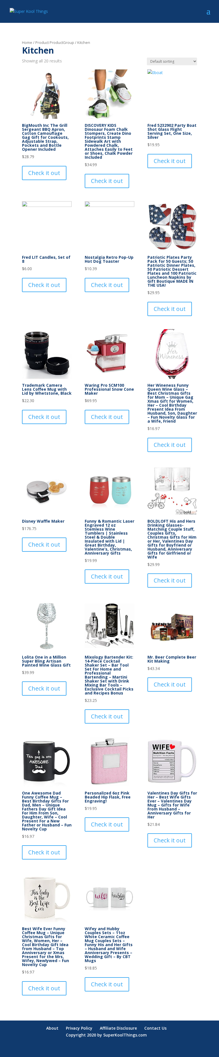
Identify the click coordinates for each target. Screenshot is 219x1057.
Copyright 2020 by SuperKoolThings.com (106, 1035)
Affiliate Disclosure (118, 1028)
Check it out (44, 173)
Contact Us (155, 1028)
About (52, 1028)
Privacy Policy (79, 1028)
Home (27, 42)
